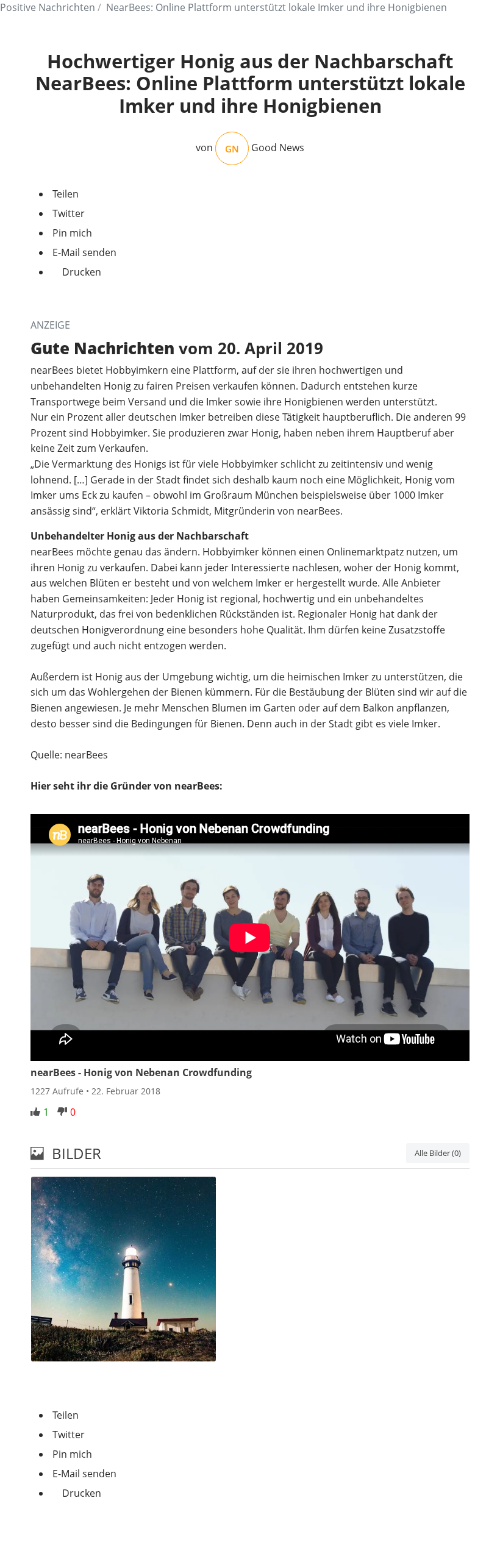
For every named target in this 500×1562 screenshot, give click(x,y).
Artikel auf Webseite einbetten (99, 1385)
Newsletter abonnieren (250, 1533)
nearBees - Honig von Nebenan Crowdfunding (141, 1072)
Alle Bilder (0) (438, 1152)
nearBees (53, 370)
